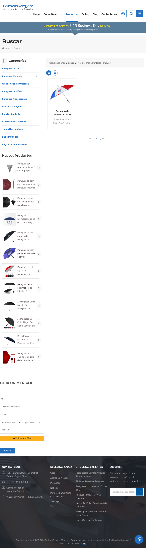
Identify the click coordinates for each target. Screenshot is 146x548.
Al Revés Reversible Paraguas (90, 481)
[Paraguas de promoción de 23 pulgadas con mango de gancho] (62, 93)
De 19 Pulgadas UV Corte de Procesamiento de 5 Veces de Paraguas (26, 340)
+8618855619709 (35, 497)
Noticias (54, 488)
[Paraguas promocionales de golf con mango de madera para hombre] (9, 219)
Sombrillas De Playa (12, 129)
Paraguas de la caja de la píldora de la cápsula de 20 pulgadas (25, 357)
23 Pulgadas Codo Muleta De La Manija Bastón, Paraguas (26, 305)
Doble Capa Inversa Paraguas (90, 520)
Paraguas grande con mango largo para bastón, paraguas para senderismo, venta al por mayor (26, 202)
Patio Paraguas (10, 137)
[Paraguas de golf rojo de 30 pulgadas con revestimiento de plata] (9, 271)
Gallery (85, 14)
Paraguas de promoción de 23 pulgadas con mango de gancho (62, 113)
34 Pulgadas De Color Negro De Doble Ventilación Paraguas (26, 322)
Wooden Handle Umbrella (15, 84)
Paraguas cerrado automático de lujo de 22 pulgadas (25, 288)
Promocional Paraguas (14, 121)
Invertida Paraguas (12, 106)
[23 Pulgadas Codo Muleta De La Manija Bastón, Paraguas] (9, 305)
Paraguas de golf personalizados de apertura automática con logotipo (26, 254)
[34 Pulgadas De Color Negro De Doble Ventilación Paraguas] (9, 322)
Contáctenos (109, 14)
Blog (95, 14)
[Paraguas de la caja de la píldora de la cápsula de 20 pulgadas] (9, 357)
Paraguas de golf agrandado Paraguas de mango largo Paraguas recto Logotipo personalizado (25, 236)
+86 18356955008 (20, 482)
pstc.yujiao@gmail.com (17, 491)
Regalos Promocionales (14, 144)
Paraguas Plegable (12, 76)
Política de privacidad (119, 540)
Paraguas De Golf (11, 68)
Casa (52, 473)
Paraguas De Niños (12, 91)
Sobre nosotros (53, 14)
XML (52, 506)
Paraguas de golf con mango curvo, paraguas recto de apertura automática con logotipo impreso (26, 184)
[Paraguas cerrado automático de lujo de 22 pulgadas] (9, 288)
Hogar (37, 14)
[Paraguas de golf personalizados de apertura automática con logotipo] (9, 254)
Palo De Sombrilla (11, 114)
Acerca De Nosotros (59, 478)
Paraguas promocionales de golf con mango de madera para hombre (26, 219)
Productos (72, 14)
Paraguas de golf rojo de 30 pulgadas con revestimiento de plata (25, 271)
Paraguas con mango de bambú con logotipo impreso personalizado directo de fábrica (26, 167)
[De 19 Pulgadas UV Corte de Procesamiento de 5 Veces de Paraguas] (9, 340)
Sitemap (54, 501)
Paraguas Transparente (14, 99)
